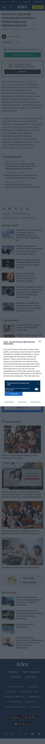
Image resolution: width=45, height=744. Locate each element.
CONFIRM (13, 394)
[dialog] (22, 372)
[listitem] (22, 383)
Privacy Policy (36, 402)
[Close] (40, 342)
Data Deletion (9, 402)
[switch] (37, 389)
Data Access (22, 402)
